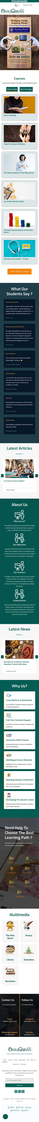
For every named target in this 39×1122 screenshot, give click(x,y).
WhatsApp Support (10, 1032)
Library (10, 959)
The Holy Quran (10, 937)
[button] (34, 5)
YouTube (29, 1032)
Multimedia (22, 1060)
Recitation (10, 981)
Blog (15, 1060)
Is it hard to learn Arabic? (14, 481)
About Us (33, 1060)
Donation (23, 1064)
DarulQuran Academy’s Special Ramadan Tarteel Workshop (16, 663)
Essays (28, 935)
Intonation (29, 959)
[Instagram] (29, 1014)
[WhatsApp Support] (10, 1027)
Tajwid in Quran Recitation (14, 144)
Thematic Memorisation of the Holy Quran (18, 231)
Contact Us (16, 1064)
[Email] (10, 1014)
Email (9, 1019)
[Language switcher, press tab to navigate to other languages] (17, 5)
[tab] (12, 89)
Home (5, 1060)
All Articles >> (19, 454)
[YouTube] (29, 1027)
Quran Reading (10, 115)
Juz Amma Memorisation (14, 201)
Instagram (29, 1019)
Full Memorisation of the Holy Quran (19, 173)
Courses (10, 1060)
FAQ (28, 1060)
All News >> (19, 634)
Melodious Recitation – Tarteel (16, 259)
